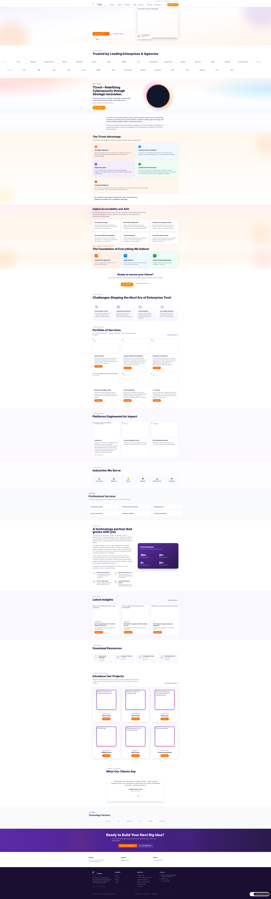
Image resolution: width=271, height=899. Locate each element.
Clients (134, 4)
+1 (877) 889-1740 (157, 860)
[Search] (165, 4)
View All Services (172, 335)
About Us (117, 875)
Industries (127, 4)
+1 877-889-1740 (146, 845)
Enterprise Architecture (142, 879)
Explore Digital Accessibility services (104, 246)
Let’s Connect (99, 107)
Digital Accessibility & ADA (143, 882)
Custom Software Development (144, 877)
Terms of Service (146, 893)
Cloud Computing (141, 884)
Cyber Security (140, 875)
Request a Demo (173, 4)
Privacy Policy (138, 893)
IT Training (139, 886)
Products (119, 4)
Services (112, 4)
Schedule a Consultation (127, 845)
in (100, 886)
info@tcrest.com (125, 860)
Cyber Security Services (142, 283)
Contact (116, 882)
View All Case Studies (171, 683)
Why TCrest (150, 4)
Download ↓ (101, 660)
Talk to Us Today (118, 33)
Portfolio (117, 877)
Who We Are (158, 4)
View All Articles (173, 600)
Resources (141, 4)
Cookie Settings (154, 893)
